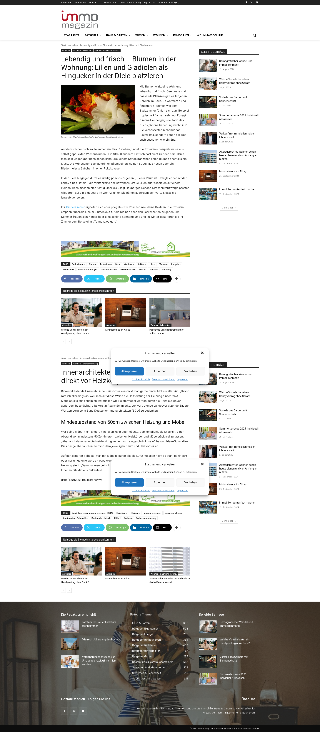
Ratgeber (176, 264)
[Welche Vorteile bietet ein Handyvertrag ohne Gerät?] (81, 312)
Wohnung (166, 269)
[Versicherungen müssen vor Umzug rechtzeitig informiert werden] (70, 661)
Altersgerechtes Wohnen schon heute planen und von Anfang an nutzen (238, 155)
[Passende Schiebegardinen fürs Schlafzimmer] (169, 312)
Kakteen (142, 264)
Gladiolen (129, 264)
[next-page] (69, 341)
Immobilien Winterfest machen (237, 189)
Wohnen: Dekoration (82, 50)
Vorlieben (190, 371)
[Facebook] (246, 3)
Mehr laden (228, 207)
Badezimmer (78, 264)
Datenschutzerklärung (163, 379)
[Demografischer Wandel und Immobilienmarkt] (208, 65)
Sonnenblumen (109, 269)
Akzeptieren (129, 371)
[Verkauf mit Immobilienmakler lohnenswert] (208, 138)
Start (63, 45)
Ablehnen (160, 371)
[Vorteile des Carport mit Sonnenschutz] (208, 102)
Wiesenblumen (128, 269)
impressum (182, 379)
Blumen (92, 264)
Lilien (152, 264)
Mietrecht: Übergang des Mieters (101, 639)
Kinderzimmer (76, 207)
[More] (177, 278)
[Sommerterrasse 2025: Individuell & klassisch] (208, 120)
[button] (203, 353)
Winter (142, 269)
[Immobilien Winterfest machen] (208, 194)
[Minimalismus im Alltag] (125, 312)
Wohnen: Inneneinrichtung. (107, 50)
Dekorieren (106, 264)
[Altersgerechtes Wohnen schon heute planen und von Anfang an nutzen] (208, 156)
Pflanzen (163, 264)
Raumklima (68, 269)
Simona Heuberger (87, 269)
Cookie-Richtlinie (141, 379)
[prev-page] (63, 341)
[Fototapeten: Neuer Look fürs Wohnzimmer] (70, 626)
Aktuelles (73, 45)
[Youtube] (257, 3)
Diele (118, 264)
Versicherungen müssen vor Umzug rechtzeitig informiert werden (99, 660)
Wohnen (154, 269)
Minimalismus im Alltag (118, 329)
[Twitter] (251, 3)
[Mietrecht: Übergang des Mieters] (70, 644)
